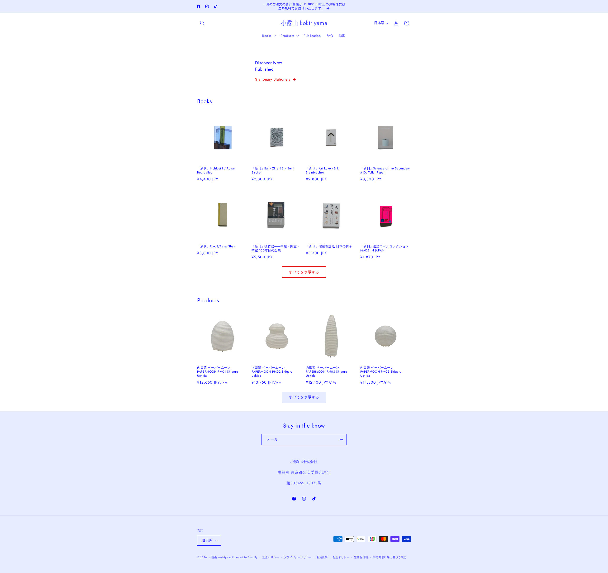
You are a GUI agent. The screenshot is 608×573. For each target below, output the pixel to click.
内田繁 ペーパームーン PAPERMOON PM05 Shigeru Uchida (380, 372)
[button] (202, 23)
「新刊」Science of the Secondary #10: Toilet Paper (385, 171)
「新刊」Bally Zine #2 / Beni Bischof (273, 171)
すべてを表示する (304, 272)
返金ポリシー (270, 557)
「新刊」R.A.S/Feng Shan (216, 247)
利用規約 (322, 557)
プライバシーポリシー (298, 557)
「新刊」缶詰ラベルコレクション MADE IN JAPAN (385, 249)
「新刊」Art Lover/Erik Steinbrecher (322, 171)
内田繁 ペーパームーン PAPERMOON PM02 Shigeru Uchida (272, 372)
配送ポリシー (341, 557)
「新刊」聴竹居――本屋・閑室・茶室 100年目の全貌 (276, 249)
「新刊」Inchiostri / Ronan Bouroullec (216, 171)
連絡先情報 (361, 557)
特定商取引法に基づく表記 (389, 557)
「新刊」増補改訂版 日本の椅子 (329, 247)
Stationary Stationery (273, 79)
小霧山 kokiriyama (221, 557)
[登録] (341, 439)
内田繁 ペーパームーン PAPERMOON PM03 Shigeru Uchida (326, 372)
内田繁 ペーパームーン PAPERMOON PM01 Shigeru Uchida (217, 372)
